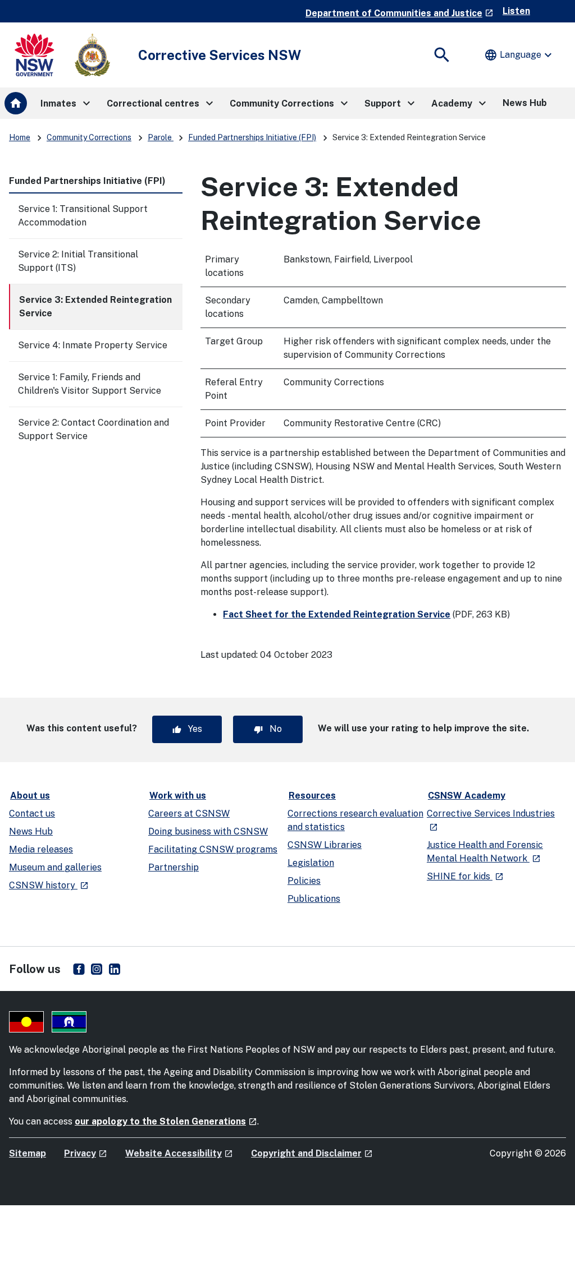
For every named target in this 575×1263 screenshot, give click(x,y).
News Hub (31, 831)
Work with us (177, 795)
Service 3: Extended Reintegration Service (95, 306)
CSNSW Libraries (325, 845)
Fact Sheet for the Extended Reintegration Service (336, 614)
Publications (314, 898)
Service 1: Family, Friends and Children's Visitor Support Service (89, 384)
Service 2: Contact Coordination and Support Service (93, 429)
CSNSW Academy (466, 795)
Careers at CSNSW (189, 813)
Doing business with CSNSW (208, 831)
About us (30, 795)
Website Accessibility (179, 1153)
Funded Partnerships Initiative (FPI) (252, 137)
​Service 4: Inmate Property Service (92, 345)
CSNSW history (49, 885)
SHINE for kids (465, 876)
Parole (161, 137)
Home (19, 137)
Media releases (41, 849)
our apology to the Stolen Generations (166, 1121)
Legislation (311, 863)
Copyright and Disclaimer (312, 1153)
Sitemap (27, 1153)
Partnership (173, 867)
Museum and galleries (55, 867)
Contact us (32, 813)
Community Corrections (89, 137)
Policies (304, 880)
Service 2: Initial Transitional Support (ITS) (78, 261)
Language (519, 55)
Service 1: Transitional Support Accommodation (83, 216)
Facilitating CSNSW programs (212, 849)
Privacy (85, 1153)
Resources (312, 795)
